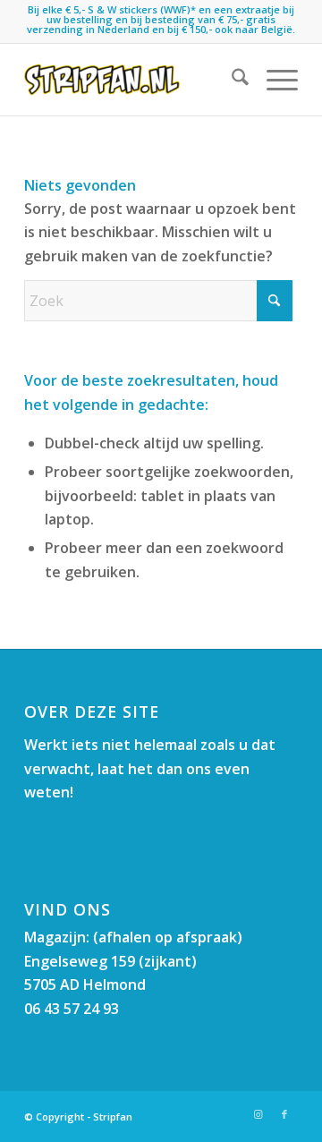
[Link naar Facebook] (284, 1114)
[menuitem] (231, 79)
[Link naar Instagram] (257, 1114)
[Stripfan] (133, 79)
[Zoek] (231, 79)
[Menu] (273, 79)
